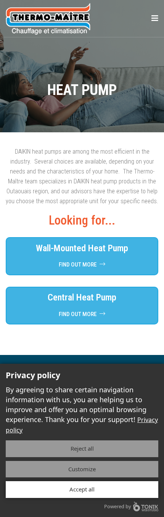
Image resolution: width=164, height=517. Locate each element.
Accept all (82, 489)
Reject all (82, 448)
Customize (82, 469)
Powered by (117, 506)
